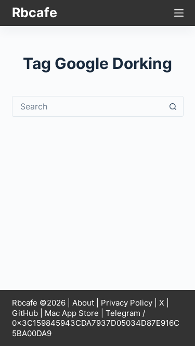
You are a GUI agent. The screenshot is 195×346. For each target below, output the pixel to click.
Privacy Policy (126, 303)
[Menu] (179, 13)
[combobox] (87, 106)
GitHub (25, 313)
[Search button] (173, 106)
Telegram (123, 313)
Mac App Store (72, 313)
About (83, 303)
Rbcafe (34, 12)
